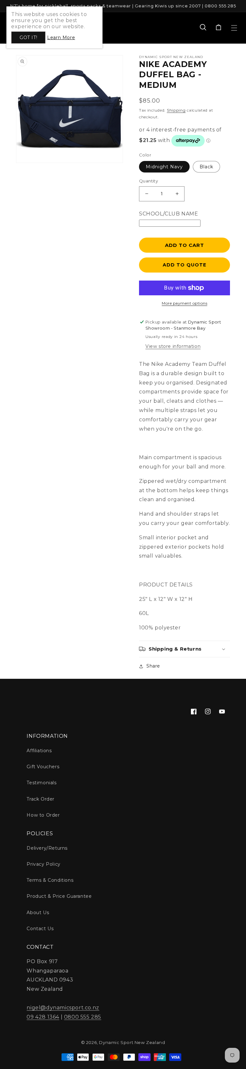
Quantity (148, 180)
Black (206, 167)
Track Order (40, 799)
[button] (203, 28)
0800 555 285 (82, 1017)
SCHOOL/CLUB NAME (168, 214)
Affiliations (39, 750)
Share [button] (153, 666)
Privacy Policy (43, 864)
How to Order (43, 815)
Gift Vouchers (43, 767)
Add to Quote (184, 265)
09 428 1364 (43, 1017)
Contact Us (40, 928)
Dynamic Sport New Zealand (132, 1042)
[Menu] (234, 28)
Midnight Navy (164, 167)
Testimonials (41, 783)
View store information (173, 346)
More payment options (184, 303)
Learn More (61, 37)
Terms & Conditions (50, 880)
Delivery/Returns (47, 848)
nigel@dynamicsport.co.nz (63, 1008)
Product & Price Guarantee (59, 896)
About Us (38, 912)
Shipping (176, 110)
